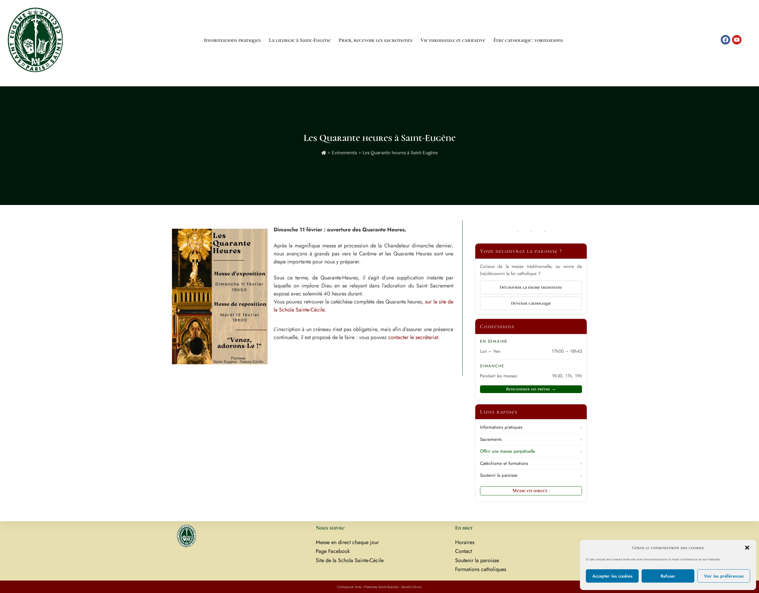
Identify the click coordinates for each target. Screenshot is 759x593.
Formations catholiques (480, 569)
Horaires (464, 542)
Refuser (668, 576)
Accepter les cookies (612, 576)
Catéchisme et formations (531, 463)
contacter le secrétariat (413, 337)
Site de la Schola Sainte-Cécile (350, 560)
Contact (463, 551)
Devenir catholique (531, 303)
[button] (747, 548)
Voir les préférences (724, 576)
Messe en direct (531, 490)
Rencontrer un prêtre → (531, 389)
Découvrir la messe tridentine (531, 287)
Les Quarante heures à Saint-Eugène (400, 153)
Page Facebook (333, 551)
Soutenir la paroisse (531, 475)
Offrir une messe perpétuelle (531, 451)
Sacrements (531, 439)
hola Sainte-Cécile (304, 310)
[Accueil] (323, 153)
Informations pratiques (531, 427)
